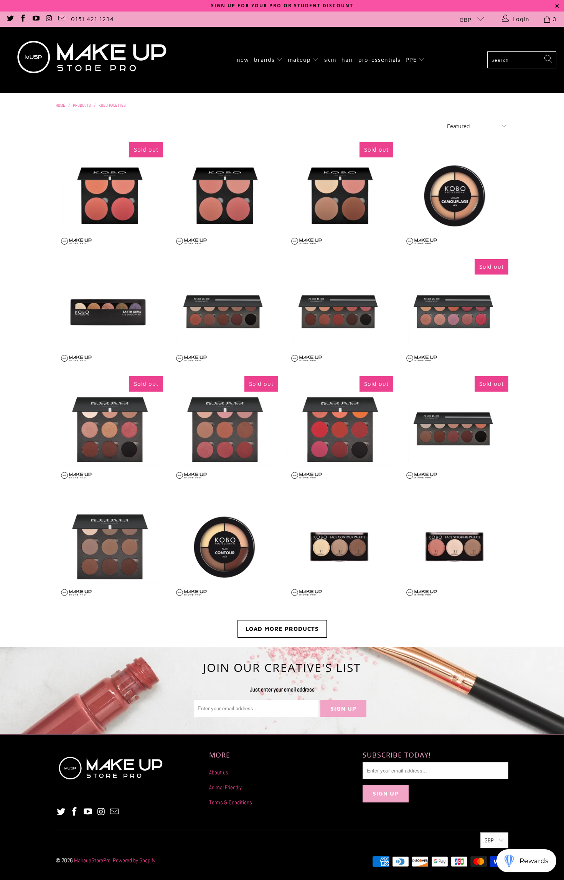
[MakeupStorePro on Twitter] (10, 19)
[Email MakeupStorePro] (62, 19)
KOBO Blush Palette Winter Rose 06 (224, 196)
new (243, 59)
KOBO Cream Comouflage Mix (454, 196)
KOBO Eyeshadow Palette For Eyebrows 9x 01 (109, 547)
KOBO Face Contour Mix (224, 547)
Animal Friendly (225, 787)
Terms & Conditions (230, 802)
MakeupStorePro (92, 860)
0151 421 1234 (92, 19)
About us (218, 772)
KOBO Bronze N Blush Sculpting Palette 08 (339, 196)
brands (265, 59)
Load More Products (282, 628)
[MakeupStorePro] (91, 60)
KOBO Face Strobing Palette (454, 547)
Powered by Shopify (134, 860)
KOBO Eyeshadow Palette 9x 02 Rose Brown (224, 430)
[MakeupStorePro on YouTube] (35, 19)
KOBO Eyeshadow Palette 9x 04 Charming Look (454, 430)
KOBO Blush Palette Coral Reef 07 (109, 196)
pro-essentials (379, 59)
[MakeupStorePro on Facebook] (23, 19)
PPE (412, 59)
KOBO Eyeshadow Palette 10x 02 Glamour (339, 313)
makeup (300, 59)
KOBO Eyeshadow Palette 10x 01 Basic (224, 313)
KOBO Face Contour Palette (339, 547)
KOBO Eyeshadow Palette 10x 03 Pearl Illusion (454, 313)
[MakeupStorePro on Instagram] (49, 19)
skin (330, 59)
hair (347, 59)
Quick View (109, 229)
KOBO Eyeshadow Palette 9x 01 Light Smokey (109, 430)
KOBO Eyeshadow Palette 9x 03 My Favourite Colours (339, 430)
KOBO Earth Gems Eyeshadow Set (109, 313)
